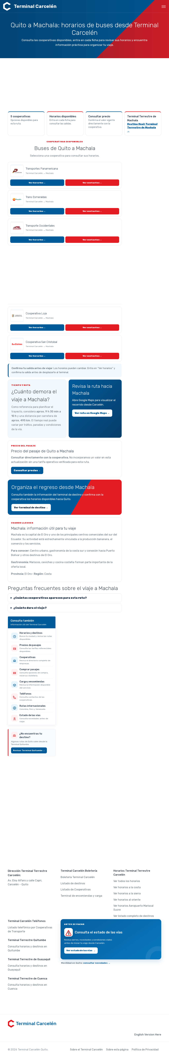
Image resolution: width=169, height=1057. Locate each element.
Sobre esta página (117, 1049)
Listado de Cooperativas (76, 889)
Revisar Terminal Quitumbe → (29, 750)
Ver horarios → (37, 183)
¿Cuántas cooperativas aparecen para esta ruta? (50, 597)
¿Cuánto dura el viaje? (30, 607)
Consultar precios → (27, 470)
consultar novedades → (96, 963)
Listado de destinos (73, 883)
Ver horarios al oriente (126, 899)
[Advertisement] (84, 84)
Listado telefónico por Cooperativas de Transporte (30, 929)
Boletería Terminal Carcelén (78, 877)
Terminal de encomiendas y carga (81, 895)
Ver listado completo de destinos (133, 916)
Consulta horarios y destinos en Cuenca (27, 986)
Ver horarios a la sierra (127, 893)
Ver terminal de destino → (31, 507)
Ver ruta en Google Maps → (92, 413)
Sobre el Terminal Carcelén (86, 1049)
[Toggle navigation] (164, 6)
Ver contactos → (92, 183)
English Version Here (147, 1034)
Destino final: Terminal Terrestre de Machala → (142, 127)
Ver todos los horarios (126, 881)
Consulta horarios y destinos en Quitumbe (27, 948)
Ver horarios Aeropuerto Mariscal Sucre (133, 907)
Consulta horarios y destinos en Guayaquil (27, 967)
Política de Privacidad (145, 1049)
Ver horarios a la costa (127, 887)
